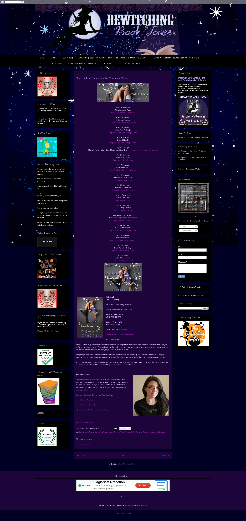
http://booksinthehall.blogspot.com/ (123, 170)
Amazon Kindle (112, 334)
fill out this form (54, 119)
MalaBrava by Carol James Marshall (193, 138)
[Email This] (120, 428)
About (53, 57)
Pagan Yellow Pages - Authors (190, 295)
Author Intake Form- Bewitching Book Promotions (176, 57)
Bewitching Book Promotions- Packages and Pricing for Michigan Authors (113, 57)
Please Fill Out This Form (48, 331)
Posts (183, 227)
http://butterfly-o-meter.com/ (123, 180)
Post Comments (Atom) (128, 464)
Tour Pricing (67, 57)
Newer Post (80, 455)
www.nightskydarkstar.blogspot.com (123, 230)
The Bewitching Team (131, 63)
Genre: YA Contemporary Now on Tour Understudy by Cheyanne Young (121, 432)
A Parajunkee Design (123, 513)
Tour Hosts (57, 63)
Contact (42, 63)
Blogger (144, 505)
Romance (152, 432)
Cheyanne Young (88, 432)
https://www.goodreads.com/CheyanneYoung (92, 410)
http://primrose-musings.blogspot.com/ (123, 122)
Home (41, 57)
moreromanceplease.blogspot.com (123, 112)
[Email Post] (115, 428)
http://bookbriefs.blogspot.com (123, 250)
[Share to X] (125, 428)
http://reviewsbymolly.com (123, 160)
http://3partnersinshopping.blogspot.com (143, 150)
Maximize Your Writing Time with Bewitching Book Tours (192, 79)
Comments (186, 231)
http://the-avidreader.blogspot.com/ (123, 142)
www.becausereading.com (123, 220)
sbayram (128, 505)
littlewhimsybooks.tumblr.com (123, 260)
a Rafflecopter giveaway (84, 422)
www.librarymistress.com (123, 210)
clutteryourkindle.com (123, 200)
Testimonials (109, 63)
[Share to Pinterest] (130, 428)
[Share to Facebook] (127, 428)
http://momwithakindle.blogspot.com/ (123, 132)
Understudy (161, 432)
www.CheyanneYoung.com (85, 400)
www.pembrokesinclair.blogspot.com (123, 240)
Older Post (165, 455)
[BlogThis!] (122, 428)
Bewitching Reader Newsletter (82, 63)
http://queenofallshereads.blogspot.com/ (123, 190)
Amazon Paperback (128, 334)
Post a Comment (85, 444)
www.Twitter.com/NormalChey (87, 405)
